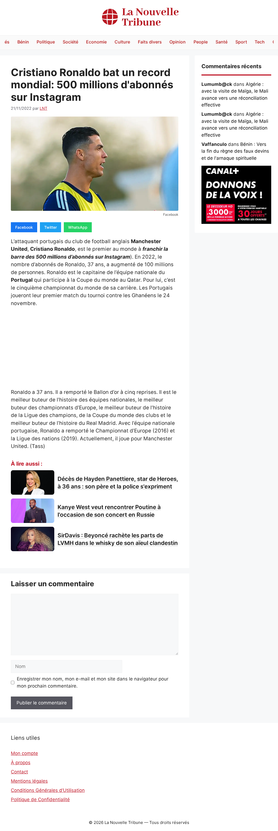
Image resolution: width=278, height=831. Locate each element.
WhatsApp (77, 227)
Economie (96, 42)
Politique (46, 42)
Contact (19, 771)
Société (70, 42)
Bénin (23, 42)
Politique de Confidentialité (40, 799)
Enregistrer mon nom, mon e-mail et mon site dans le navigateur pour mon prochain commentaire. (92, 682)
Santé (222, 42)
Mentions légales (29, 781)
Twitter (50, 227)
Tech (260, 42)
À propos (20, 762)
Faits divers (150, 42)
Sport (241, 42)
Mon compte (24, 753)
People (201, 42)
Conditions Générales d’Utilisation (48, 790)
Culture (122, 42)
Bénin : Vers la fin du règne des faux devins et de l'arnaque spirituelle (235, 151)
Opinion (177, 42)
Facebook (24, 227)
